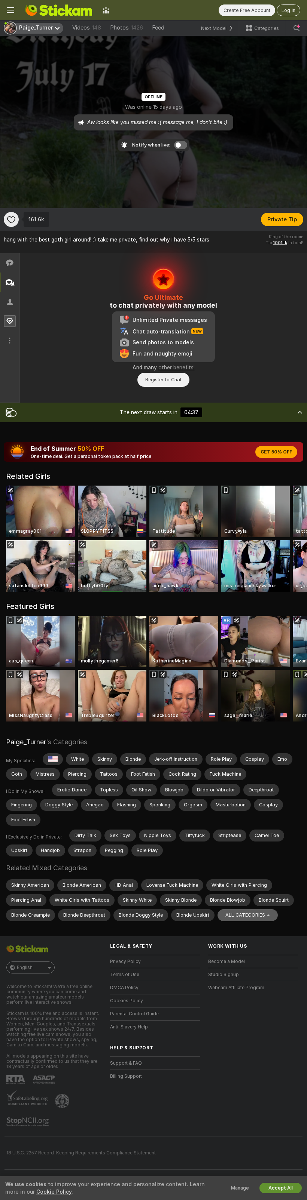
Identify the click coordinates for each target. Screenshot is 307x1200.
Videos (86, 27)
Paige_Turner (26, 742)
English (25, 967)
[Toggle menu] (10, 10)
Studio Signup (223, 974)
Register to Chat (163, 379)
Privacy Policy (125, 961)
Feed (158, 27)
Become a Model (226, 961)
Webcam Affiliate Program (236, 987)
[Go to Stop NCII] (28, 1121)
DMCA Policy (124, 987)
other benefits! (176, 367)
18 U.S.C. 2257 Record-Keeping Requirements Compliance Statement (81, 1153)
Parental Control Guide (134, 1013)
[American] (53, 759)
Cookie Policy (54, 1192)
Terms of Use (124, 974)
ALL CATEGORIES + (247, 915)
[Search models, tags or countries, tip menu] (296, 28)
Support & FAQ (126, 1063)
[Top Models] (106, 10)
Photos (126, 27)
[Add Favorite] (11, 219)
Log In (288, 10)
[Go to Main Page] (58, 10)
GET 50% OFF (276, 452)
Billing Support (126, 1076)
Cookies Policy (126, 1000)
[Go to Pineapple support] (63, 1101)
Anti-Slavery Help (129, 1027)
